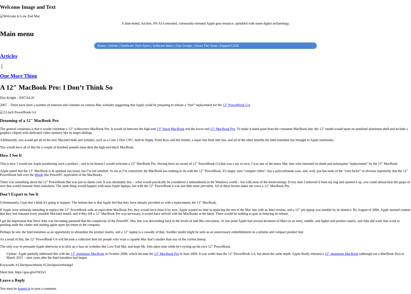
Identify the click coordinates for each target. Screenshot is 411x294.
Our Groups (184, 45)
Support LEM (229, 45)
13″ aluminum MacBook (87, 254)
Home (101, 45)
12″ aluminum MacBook (341, 254)
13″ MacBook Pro (166, 254)
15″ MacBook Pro (222, 129)
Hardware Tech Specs (135, 45)
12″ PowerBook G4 (236, 105)
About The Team (205, 45)
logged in (24, 288)
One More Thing (18, 76)
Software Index (163, 45)
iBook (39, 175)
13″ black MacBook (170, 129)
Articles (113, 45)
